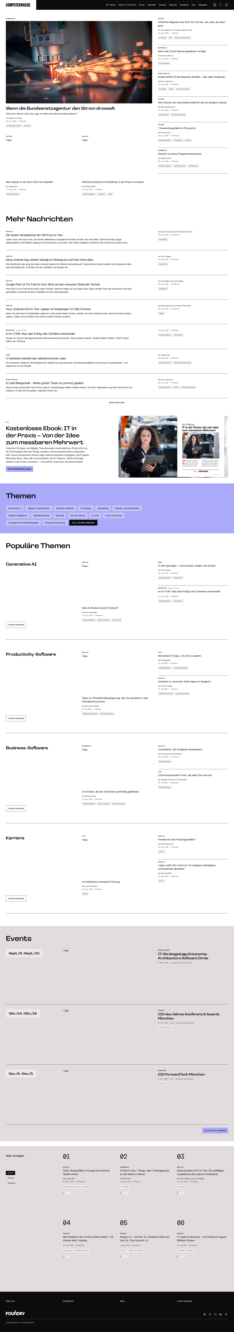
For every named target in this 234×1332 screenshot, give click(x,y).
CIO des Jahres (77, 515)
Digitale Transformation (39, 508)
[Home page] (18, 5)
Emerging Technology (55, 523)
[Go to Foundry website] (15, 1313)
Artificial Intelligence (17, 515)
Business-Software (65, 508)
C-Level (95, 515)
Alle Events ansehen (215, 1130)
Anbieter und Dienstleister (127, 508)
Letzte (10, 1173)
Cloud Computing (113, 515)
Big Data (60, 515)
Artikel (11, 1178)
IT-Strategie (85, 508)
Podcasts (12, 1183)
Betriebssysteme (41, 515)
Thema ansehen (16, 625)
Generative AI (14, 508)
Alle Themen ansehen (83, 523)
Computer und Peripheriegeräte (23, 523)
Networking (103, 508)
